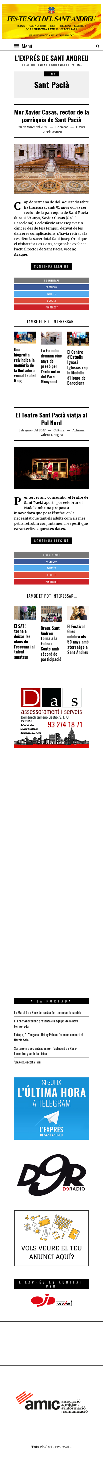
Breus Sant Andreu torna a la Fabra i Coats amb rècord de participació (51, 643)
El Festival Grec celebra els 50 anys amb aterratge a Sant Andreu (77, 639)
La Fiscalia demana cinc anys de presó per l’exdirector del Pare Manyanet (51, 366)
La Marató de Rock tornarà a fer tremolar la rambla (47, 1012)
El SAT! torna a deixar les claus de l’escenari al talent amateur (24, 641)
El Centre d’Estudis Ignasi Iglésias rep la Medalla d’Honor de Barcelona (77, 367)
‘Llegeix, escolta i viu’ (27, 1061)
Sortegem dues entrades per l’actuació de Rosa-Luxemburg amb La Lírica (45, 1051)
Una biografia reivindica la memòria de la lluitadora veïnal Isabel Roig (25, 365)
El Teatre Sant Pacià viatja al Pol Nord (51, 418)
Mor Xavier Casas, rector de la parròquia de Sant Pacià (51, 115)
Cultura (59, 430)
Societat (62, 127)
